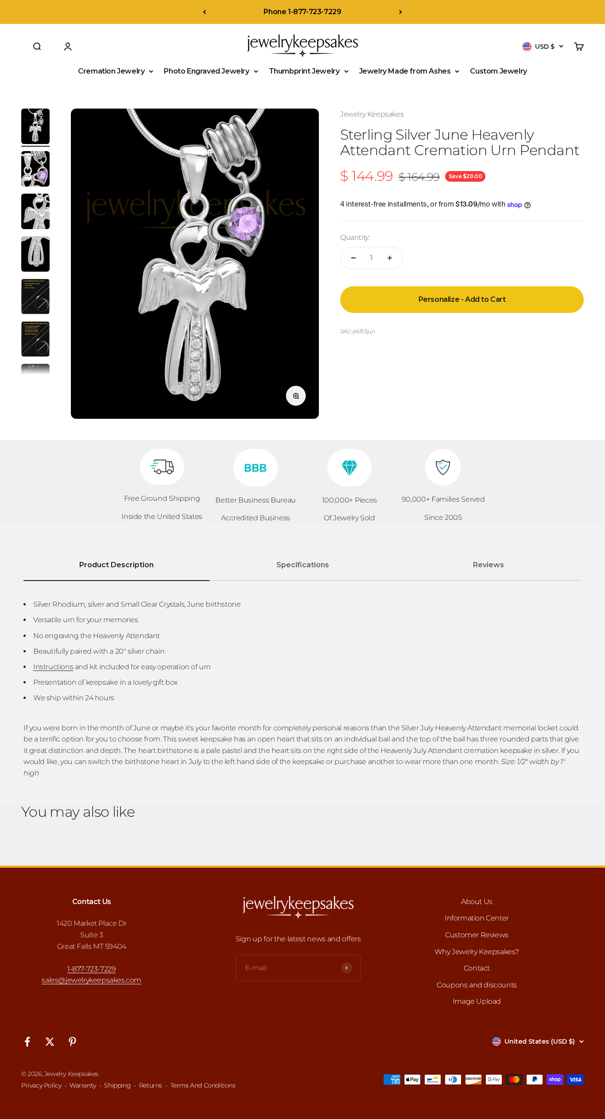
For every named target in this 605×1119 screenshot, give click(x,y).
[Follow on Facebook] (27, 1042)
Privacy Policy (41, 1085)
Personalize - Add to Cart (462, 299)
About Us (477, 901)
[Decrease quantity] (353, 258)
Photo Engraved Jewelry (206, 71)
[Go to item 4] (35, 255)
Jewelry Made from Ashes (405, 71)
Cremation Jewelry (111, 71)
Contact (477, 968)
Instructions (53, 667)
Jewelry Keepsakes (371, 114)
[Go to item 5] (35, 298)
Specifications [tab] (302, 565)
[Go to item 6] (35, 340)
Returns (150, 1085)
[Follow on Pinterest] (72, 1042)
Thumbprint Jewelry (304, 71)
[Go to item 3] (35, 213)
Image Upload (477, 1001)
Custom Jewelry (498, 71)
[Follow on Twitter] (50, 1042)
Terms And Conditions (203, 1085)
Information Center (477, 918)
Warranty (83, 1085)
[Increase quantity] (390, 258)
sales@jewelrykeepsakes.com (91, 980)
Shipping (117, 1085)
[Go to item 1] (35, 128)
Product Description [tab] (116, 565)
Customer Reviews (476, 935)
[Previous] (204, 12)
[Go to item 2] (35, 170)
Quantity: (354, 238)
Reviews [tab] (488, 565)
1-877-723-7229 (91, 969)
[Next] (400, 12)
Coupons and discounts (477, 985)
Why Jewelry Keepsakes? (476, 951)
